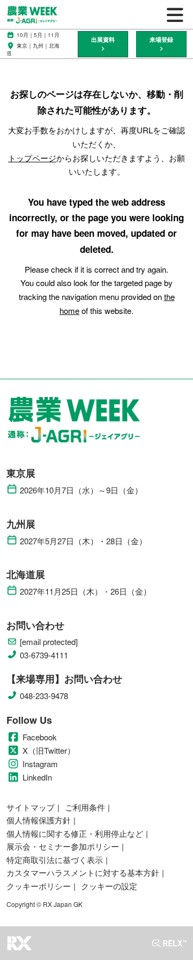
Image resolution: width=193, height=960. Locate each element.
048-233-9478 (44, 696)
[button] (103, 44)
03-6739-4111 (44, 655)
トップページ (32, 157)
